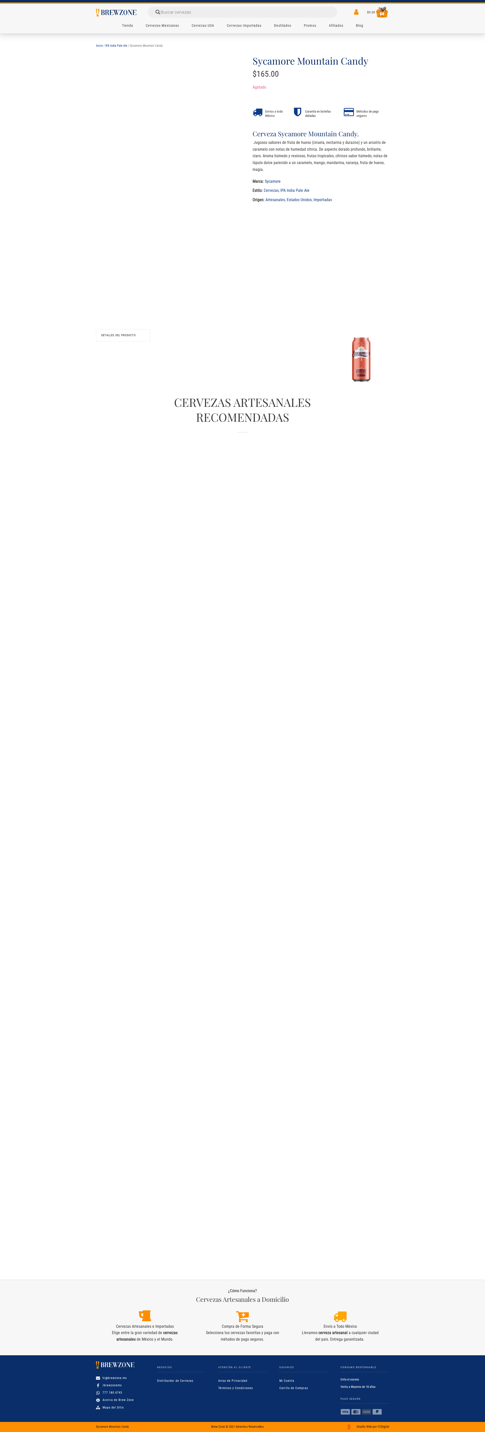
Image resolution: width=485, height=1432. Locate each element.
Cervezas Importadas (244, 25)
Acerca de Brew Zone (118, 1400)
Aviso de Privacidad (232, 1381)
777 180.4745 (112, 1392)
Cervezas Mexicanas (162, 25)
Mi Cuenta (286, 1381)
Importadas (322, 199)
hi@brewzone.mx (115, 1378)
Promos (310, 25)
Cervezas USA (203, 25)
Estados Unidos (299, 199)
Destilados (282, 25)
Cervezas (271, 190)
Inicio (99, 45)
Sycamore (273, 181)
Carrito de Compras (293, 1388)
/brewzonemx (112, 1385)
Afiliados (336, 25)
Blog (359, 25)
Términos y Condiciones (235, 1388)
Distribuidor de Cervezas (175, 1381)
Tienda (127, 25)
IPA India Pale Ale (116, 45)
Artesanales (275, 199)
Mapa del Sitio (113, 1407)
